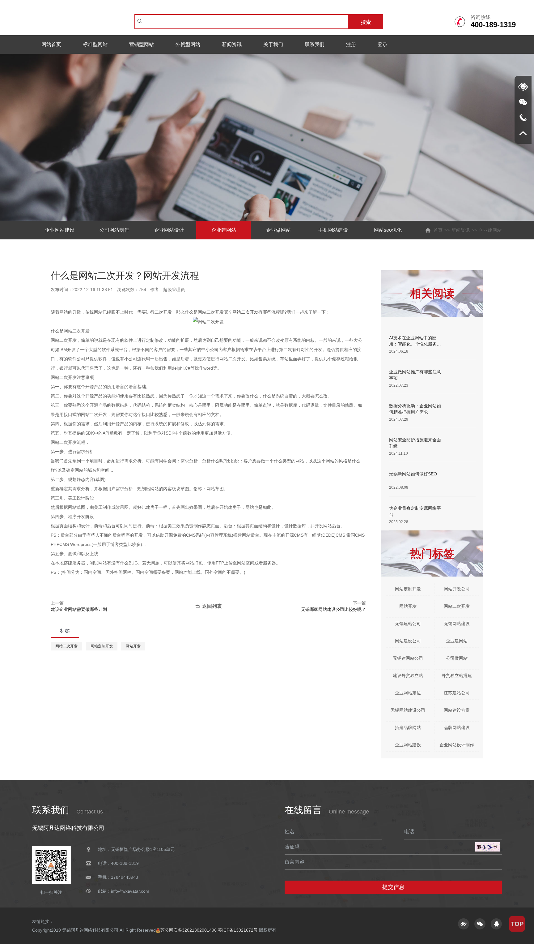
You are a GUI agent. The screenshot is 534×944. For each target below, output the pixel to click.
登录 (383, 44)
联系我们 (314, 44)
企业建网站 (223, 230)
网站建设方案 (457, 710)
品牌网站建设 (457, 727)
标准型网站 (95, 44)
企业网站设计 (169, 230)
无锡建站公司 (408, 623)
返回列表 (212, 606)
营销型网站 (141, 44)
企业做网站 (278, 230)
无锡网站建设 (457, 623)
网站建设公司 (408, 640)
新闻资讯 (232, 44)
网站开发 (133, 646)
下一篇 (333, 606)
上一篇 (79, 606)
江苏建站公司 (457, 692)
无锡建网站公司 (408, 658)
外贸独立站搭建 (457, 675)
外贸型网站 (188, 44)
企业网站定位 (408, 692)
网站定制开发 (102, 646)
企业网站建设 (59, 230)
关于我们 (273, 44)
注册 (351, 44)
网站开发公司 (457, 588)
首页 (438, 230)
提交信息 (393, 887)
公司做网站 (457, 658)
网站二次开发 (245, 312)
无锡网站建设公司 (408, 710)
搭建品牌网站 (408, 727)
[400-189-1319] (523, 117)
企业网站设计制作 (456, 744)
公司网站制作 (114, 230)
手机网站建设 (333, 230)
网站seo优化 (388, 230)
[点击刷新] (487, 847)
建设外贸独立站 (408, 675)
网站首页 (51, 44)
